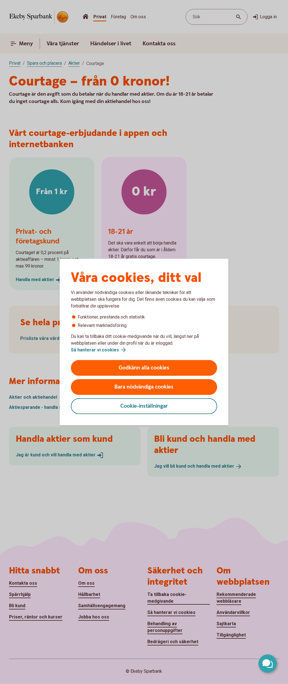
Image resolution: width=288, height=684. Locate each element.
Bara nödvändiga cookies (144, 387)
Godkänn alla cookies (144, 367)
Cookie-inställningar (144, 406)
